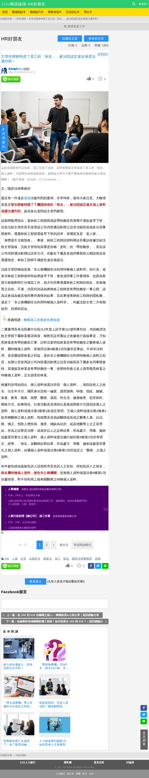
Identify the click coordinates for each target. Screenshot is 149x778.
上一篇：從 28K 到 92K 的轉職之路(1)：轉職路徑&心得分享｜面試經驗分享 (53, 615)
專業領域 (55, 11)
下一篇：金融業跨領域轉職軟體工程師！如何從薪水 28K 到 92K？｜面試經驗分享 (54, 622)
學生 (88, 11)
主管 (23, 558)
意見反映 (99, 762)
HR (7, 558)
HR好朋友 (21, 18)
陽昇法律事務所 (82, 558)
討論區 (130, 762)
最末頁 (64, 544)
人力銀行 (60, 773)
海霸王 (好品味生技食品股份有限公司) (41, 489)
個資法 (47, 558)
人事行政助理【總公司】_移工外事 (29, 515)
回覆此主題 (70, 38)
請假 (98, 558)
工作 (91, 773)
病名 (66, 558)
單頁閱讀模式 (82, 544)
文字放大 (102, 54)
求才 (84, 773)
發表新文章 (96, 38)
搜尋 (134, 4)
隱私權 (68, 762)
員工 (58, 558)
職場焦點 (19, 11)
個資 (27, 198)
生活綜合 (73, 11)
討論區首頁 (6, 18)
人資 (15, 558)
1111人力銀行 (27, 762)
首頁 (5, 11)
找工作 (70, 773)
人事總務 (13, 489)
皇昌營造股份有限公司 (64, 516)
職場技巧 (37, 11)
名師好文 (35, 558)
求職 (78, 773)
